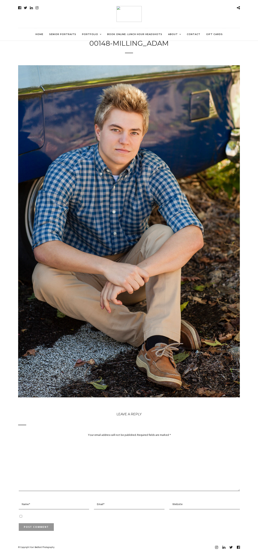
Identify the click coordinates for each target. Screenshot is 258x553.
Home (39, 34)
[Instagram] (36, 8)
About (173, 34)
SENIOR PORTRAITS (62, 34)
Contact (193, 34)
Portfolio (90, 34)
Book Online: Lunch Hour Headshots (134, 34)
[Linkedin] (31, 8)
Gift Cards (214, 34)
